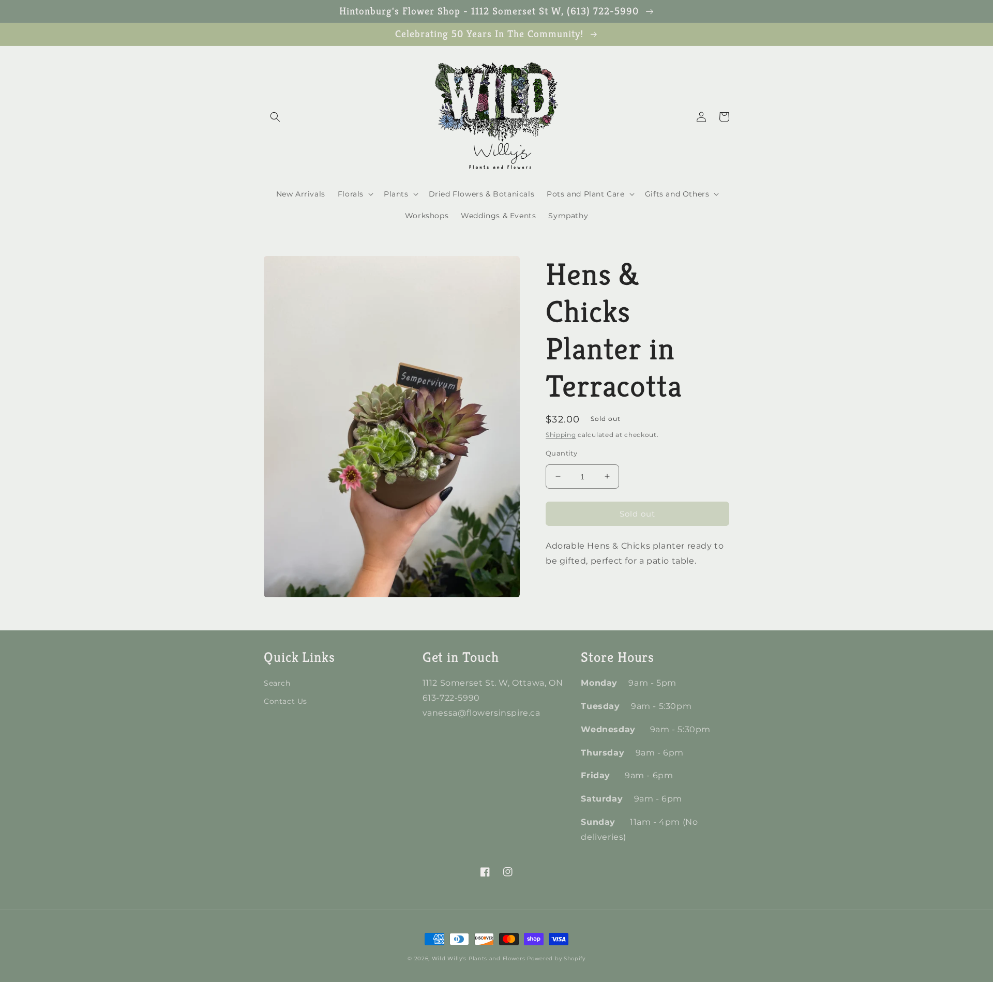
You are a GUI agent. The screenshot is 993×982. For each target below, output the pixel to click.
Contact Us (285, 701)
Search (277, 683)
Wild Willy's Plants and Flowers (478, 958)
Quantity (561, 452)
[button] (275, 116)
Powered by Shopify (556, 958)
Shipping (561, 435)
